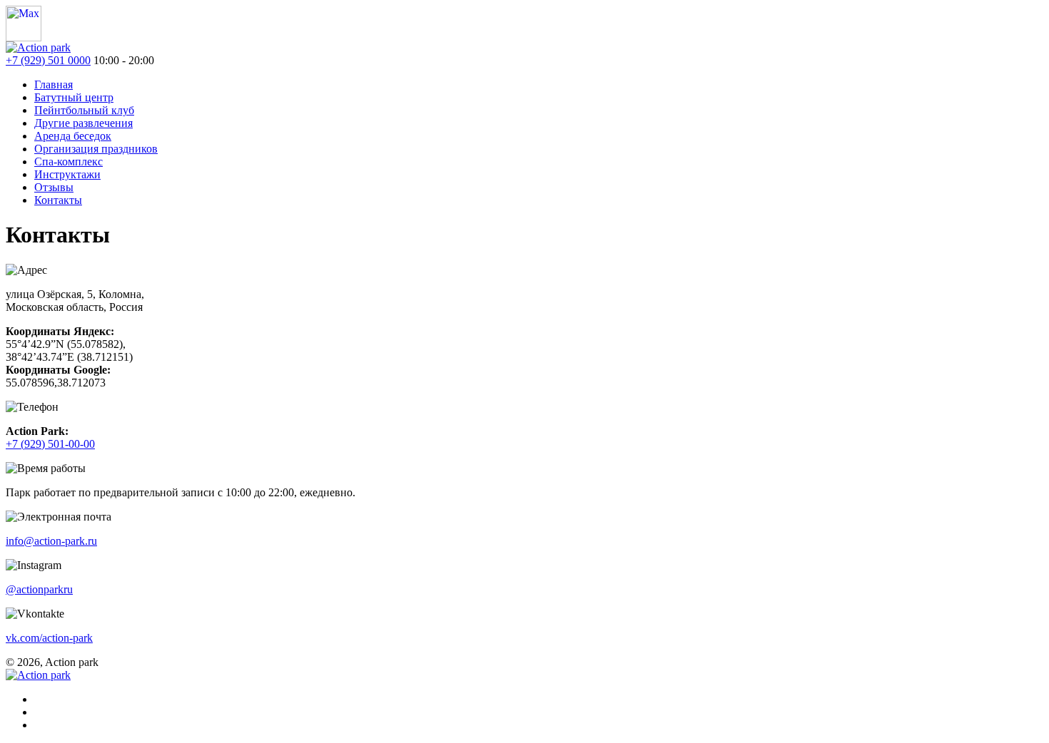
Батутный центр (73, 97)
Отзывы (54, 187)
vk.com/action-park (49, 638)
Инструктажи (67, 174)
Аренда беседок (72, 136)
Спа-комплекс (68, 161)
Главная (53, 84)
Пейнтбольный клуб (84, 110)
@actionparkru (39, 589)
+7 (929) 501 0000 (48, 60)
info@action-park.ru (51, 541)
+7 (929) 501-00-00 (50, 444)
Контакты (58, 200)
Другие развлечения (83, 123)
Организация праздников (96, 149)
